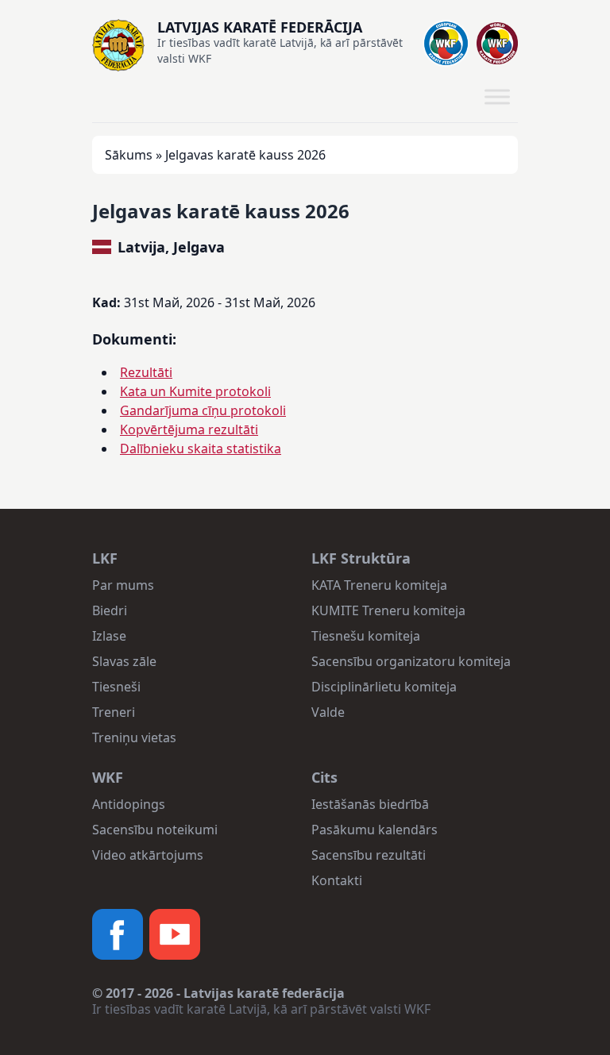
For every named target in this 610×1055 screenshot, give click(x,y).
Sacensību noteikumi (155, 829)
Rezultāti (146, 372)
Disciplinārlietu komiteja (384, 686)
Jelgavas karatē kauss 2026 (220, 211)
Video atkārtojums (147, 855)
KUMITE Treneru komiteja (388, 610)
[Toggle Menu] (497, 97)
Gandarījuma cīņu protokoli (203, 410)
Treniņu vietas (134, 737)
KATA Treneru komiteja (379, 585)
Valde (328, 712)
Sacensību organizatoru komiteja (411, 661)
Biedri (109, 610)
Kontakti (336, 880)
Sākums (128, 155)
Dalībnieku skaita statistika (200, 448)
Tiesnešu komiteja (365, 636)
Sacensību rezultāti (368, 855)
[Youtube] (174, 934)
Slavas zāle (124, 661)
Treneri (113, 712)
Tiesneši (116, 686)
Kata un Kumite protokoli (195, 391)
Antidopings (128, 804)
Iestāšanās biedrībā (370, 804)
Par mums (123, 585)
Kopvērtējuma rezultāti (189, 429)
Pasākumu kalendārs (374, 829)
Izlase (109, 636)
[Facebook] (117, 934)
